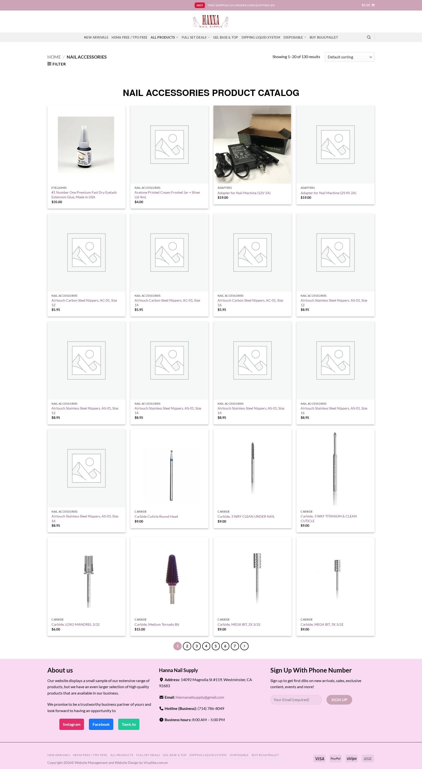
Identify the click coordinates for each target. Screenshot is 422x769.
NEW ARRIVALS (96, 37)
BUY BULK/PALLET (324, 37)
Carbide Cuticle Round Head (156, 516)
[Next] (244, 646)
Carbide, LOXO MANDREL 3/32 (76, 624)
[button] (368, 5)
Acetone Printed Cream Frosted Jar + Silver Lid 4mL (167, 194)
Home (54, 57)
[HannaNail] (211, 21)
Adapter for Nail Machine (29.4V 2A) (328, 193)
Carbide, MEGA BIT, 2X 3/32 (239, 624)
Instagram (71, 724)
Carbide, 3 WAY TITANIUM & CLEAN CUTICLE (329, 518)
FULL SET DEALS (194, 37)
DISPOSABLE (293, 37)
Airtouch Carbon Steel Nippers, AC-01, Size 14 (167, 302)
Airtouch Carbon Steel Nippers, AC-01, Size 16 (250, 302)
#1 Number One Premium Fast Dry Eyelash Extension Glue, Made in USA (84, 194)
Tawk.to (129, 724)
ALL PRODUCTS (163, 37)
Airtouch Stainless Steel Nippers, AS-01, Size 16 (334, 410)
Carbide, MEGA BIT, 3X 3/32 (322, 624)
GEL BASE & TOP (225, 37)
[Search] (369, 37)
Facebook (101, 724)
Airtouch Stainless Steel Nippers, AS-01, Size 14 (168, 410)
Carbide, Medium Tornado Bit (157, 624)
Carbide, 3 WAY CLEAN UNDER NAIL (246, 516)
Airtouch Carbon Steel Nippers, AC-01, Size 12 (84, 302)
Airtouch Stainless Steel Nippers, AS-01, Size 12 (334, 302)
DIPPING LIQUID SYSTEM (261, 37)
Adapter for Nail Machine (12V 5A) (244, 193)
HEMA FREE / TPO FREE (129, 37)
